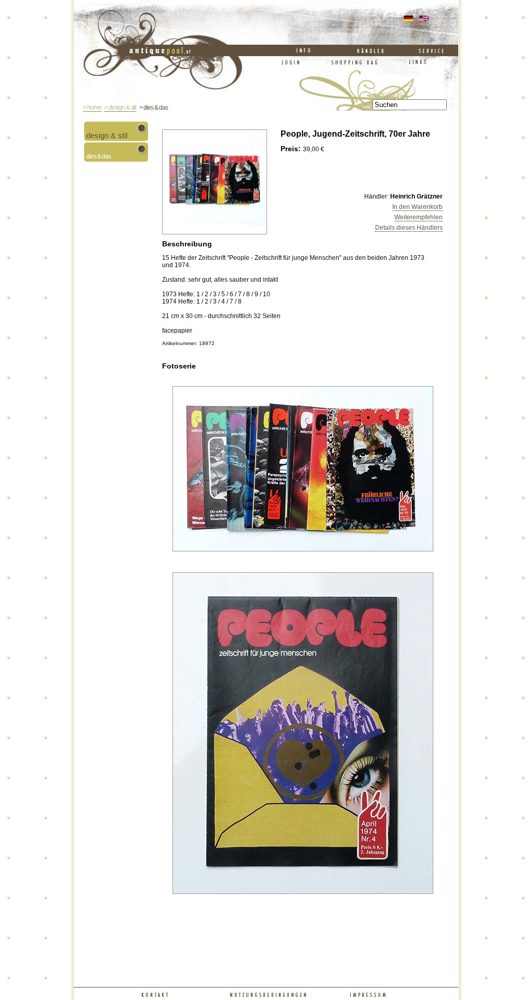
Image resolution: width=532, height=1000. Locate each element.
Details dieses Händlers (409, 227)
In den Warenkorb (417, 206)
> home (92, 107)
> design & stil (120, 107)
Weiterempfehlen (418, 217)
